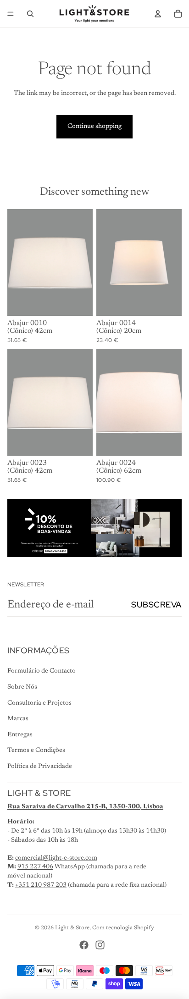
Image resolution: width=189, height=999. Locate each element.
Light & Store (72, 928)
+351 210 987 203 (41, 885)
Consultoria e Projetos (39, 703)
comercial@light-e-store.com (56, 858)
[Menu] (10, 13)
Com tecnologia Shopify (123, 928)
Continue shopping (94, 126)
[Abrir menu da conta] (158, 14)
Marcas (17, 719)
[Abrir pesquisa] (30, 14)
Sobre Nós (22, 687)
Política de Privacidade (39, 766)
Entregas (20, 735)
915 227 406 (35, 867)
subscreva (156, 604)
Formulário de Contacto (41, 671)
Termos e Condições (36, 750)
